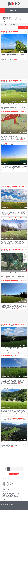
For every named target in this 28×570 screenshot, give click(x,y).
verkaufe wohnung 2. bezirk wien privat (10, 493)
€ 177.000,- (23, 52)
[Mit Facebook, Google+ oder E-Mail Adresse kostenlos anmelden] (20, 10)
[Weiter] (22, 469)
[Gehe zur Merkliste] (16, 10)
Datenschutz (15, 503)
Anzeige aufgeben (11, 504)
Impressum (21, 503)
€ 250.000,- (22, 439)
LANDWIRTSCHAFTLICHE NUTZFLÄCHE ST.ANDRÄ (17, 15)
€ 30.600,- (23, 376)
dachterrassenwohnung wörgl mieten (10, 496)
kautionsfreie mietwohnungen (8, 494)
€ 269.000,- (22, 345)
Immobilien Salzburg (6, 484)
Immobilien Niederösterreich (8, 482)
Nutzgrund (9, 355)
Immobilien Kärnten (6, 481)
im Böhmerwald (13, 111)
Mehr (15, 59)
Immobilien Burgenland (7, 480)
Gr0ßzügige (12, 143)
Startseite (3, 15)
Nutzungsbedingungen (6, 503)
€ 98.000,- (23, 301)
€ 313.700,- (22, 164)
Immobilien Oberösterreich (8, 483)
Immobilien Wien (5, 489)
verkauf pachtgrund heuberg (8, 495)
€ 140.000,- (23, 207)
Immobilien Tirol (5, 486)
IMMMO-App (3, 504)
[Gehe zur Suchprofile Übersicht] (11, 10)
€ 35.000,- (23, 270)
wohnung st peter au (6, 497)
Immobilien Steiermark (7, 485)
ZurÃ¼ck (2, 293)
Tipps (26, 503)
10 (19, 469)
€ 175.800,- (23, 132)
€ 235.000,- (22, 101)
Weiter (26, 293)
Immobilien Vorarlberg (7, 488)
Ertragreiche (12, 186)
